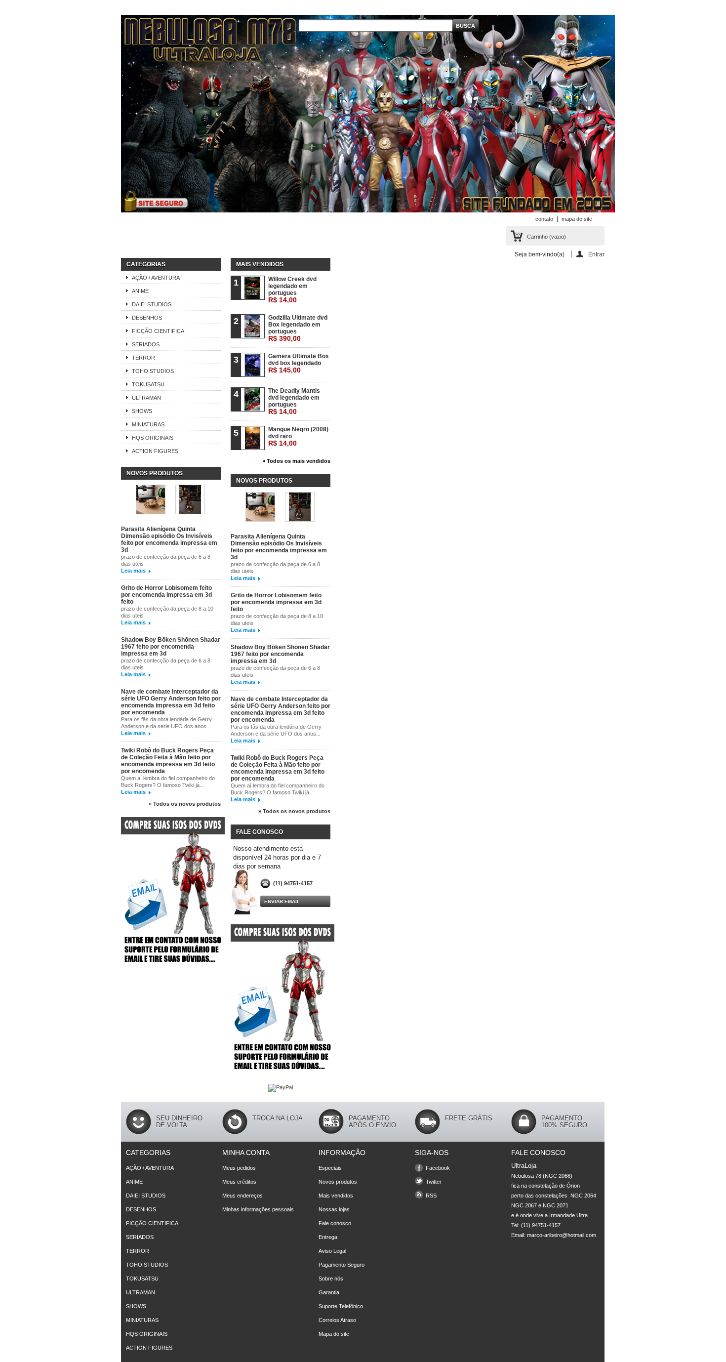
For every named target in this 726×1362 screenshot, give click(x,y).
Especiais (330, 1168)
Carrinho (546, 237)
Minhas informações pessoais (258, 1209)
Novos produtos (154, 473)
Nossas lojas (334, 1209)
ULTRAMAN (146, 398)
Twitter (434, 1182)
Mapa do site (334, 1334)
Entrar (596, 254)
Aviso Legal (332, 1251)
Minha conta (246, 1152)
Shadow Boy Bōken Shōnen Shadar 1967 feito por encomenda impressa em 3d (170, 646)
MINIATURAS (148, 424)
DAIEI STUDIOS (151, 304)
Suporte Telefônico (341, 1306)
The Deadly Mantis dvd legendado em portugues (294, 401)
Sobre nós (331, 1278)
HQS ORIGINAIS (152, 438)
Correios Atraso (337, 1320)
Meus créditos (239, 1182)
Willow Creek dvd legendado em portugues (292, 290)
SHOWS (142, 411)
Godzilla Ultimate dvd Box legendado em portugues (297, 328)
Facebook (438, 1168)
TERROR (143, 358)
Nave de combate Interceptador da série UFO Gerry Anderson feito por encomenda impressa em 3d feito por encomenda (171, 702)
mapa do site (577, 219)
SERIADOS (146, 344)
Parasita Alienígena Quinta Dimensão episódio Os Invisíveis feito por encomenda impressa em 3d (169, 539)
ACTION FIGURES (155, 451)
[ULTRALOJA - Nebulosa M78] (368, 114)
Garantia (329, 1292)
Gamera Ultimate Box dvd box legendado (298, 363)
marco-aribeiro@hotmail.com (561, 1235)
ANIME (140, 291)
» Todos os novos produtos (185, 804)
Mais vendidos (259, 264)
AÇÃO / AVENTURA (156, 278)
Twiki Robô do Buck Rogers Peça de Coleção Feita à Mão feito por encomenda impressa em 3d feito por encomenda (168, 761)
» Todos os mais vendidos (296, 461)
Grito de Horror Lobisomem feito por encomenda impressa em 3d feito (166, 594)
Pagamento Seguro (341, 1265)
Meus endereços (242, 1195)
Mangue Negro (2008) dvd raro (298, 436)
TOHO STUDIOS (153, 371)
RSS (431, 1195)
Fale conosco (335, 1223)
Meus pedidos (239, 1168)
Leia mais (133, 571)
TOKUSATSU (148, 384)
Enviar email (282, 901)
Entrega (328, 1237)
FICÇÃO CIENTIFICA (158, 331)
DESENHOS (147, 318)
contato (544, 219)
